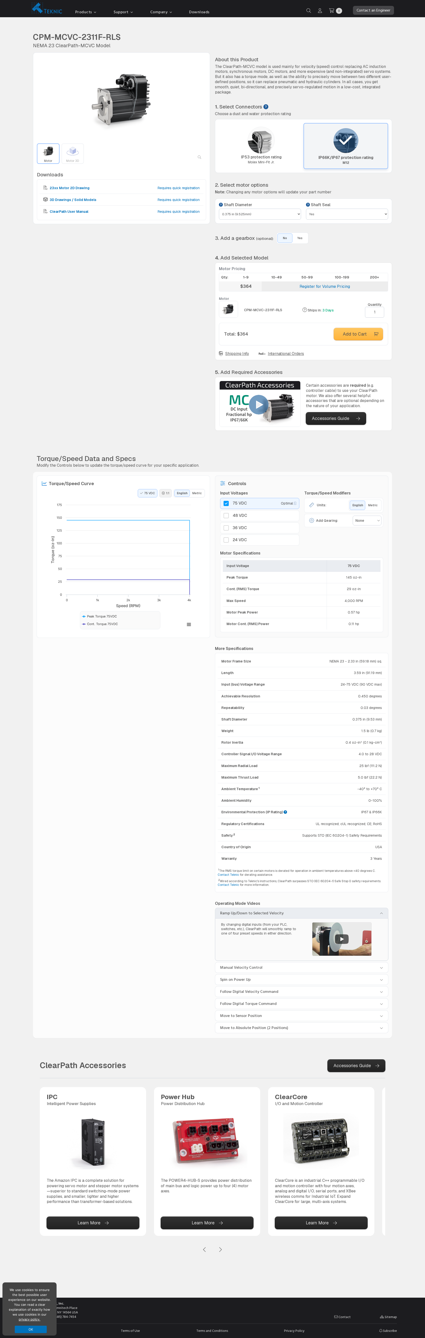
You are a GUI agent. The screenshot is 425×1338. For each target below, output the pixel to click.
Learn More (88, 1223)
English (182, 493)
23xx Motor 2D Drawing (69, 188)
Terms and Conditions (212, 1331)
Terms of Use (130, 1331)
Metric (197, 493)
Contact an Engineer (373, 10)
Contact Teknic (228, 875)
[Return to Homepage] (45, 9)
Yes (300, 238)
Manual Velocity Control (241, 967)
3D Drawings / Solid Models (72, 200)
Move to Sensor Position (241, 1016)
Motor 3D (72, 161)
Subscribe (389, 1331)
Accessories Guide (330, 418)
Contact (344, 1317)
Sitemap (390, 1317)
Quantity (375, 304)
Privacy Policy (294, 1331)
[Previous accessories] (204, 1249)
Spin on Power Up (235, 979)
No (285, 238)
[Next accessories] (220, 1249)
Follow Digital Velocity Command (249, 991)
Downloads (199, 12)
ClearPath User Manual (68, 211)
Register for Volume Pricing (325, 286)
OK (31, 1329)
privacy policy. (29, 1319)
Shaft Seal (320, 204)
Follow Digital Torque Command (248, 1003)
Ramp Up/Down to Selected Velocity (252, 913)
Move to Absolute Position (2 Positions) (254, 1028)
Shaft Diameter (237, 204)
